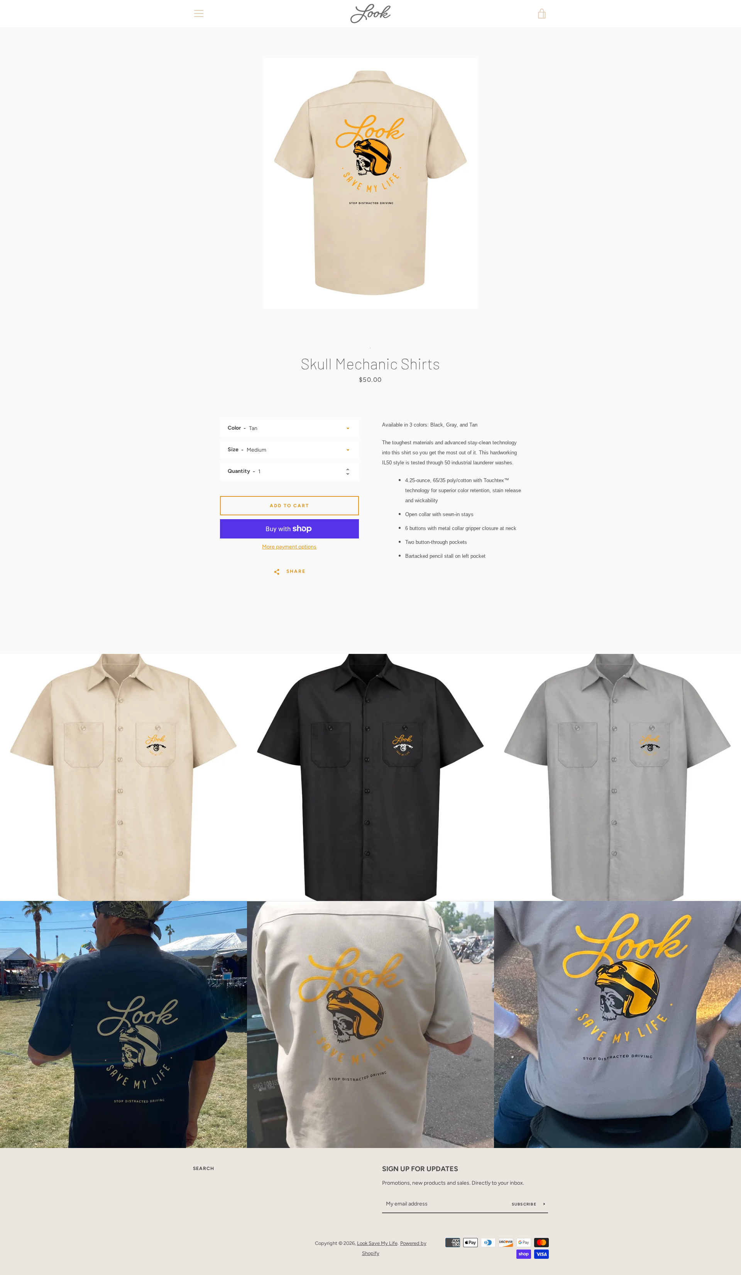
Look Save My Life (377, 1243)
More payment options (289, 547)
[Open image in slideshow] (370, 183)
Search (203, 1168)
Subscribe (525, 1204)
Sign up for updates (420, 1169)
